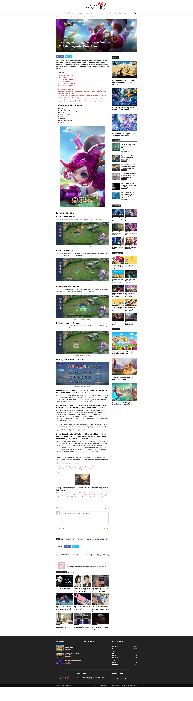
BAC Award (130, 685)
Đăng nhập (105, 508)
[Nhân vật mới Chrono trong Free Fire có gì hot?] (118, 213)
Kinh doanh (110, 13)
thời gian (62, 541)
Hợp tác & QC (118, 685)
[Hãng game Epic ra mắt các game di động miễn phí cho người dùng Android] (60, 662)
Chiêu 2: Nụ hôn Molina (64, 81)
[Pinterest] (117, 678)
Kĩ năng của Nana (63, 77)
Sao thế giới (115, 646)
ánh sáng (62, 539)
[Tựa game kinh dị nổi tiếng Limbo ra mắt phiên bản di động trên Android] (116, 186)
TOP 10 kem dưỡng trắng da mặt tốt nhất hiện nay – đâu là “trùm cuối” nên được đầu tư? (97, 555)
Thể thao (102, 13)
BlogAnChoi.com (81, 677)
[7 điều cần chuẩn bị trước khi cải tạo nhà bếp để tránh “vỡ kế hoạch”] (64, 618)
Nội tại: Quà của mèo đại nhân (66, 85)
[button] (135, 13)
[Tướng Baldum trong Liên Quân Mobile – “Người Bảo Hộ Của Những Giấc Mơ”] (131, 274)
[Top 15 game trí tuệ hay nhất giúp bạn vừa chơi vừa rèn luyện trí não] (131, 260)
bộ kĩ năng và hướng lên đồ (77, 539)
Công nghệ (94, 13)
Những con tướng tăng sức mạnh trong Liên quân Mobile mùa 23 (76, 467)
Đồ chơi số (94, 586)
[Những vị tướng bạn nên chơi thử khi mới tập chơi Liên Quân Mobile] (131, 213)
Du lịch (80, 13)
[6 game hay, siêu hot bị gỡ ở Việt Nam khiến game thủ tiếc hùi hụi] (116, 158)
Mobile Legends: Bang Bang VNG (100, 539)
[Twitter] (125, 678)
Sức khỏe (118, 13)
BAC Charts (124, 685)
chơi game (87, 539)
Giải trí (68, 13)
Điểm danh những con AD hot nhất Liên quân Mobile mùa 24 (75, 469)
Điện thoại (58, 604)
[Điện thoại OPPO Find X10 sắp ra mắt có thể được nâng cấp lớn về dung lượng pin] (82, 599)
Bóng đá (114, 660)
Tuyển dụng (111, 685)
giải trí (91, 539)
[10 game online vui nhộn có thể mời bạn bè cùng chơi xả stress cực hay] (118, 260)
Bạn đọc (125, 13)
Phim (113, 648)
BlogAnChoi (68, 539)
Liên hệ (135, 685)
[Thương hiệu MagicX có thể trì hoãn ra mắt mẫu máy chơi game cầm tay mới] (82, 618)
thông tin (67, 541)
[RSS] (121, 678)
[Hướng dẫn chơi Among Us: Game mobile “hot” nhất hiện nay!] (118, 288)
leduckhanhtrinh (71, 563)
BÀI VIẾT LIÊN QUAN (61, 572)
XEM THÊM (71, 572)
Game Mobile (66, 38)
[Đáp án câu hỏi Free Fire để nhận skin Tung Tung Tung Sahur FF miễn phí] (116, 176)
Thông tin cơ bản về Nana (65, 75)
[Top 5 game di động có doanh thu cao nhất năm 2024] (60, 655)
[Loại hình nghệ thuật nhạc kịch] (64, 581)
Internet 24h (115, 662)
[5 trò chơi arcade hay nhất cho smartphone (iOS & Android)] (131, 302)
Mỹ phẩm (114, 651)
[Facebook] (113, 678)
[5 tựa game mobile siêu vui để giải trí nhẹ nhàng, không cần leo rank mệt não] (124, 366)
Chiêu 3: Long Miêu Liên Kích (66, 83)
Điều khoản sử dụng (103, 685)
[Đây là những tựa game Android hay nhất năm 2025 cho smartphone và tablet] (116, 147)
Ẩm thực (74, 13)
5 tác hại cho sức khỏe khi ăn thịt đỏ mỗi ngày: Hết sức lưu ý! (68, 555)
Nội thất (58, 624)
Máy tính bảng (95, 624)
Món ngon (115, 664)
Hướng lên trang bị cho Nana (66, 89)
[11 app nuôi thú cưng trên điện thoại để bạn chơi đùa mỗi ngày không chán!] (118, 302)
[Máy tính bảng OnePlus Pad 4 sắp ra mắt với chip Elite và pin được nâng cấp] (100, 618)
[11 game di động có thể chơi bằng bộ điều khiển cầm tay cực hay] (118, 317)
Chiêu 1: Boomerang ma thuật (66, 79)
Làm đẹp (87, 13)
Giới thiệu (96, 685)
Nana (58, 541)
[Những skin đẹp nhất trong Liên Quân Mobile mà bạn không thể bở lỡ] (131, 241)
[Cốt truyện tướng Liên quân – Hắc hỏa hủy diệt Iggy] (131, 227)
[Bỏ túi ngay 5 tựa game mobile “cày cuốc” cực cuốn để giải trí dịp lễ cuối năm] (124, 122)
